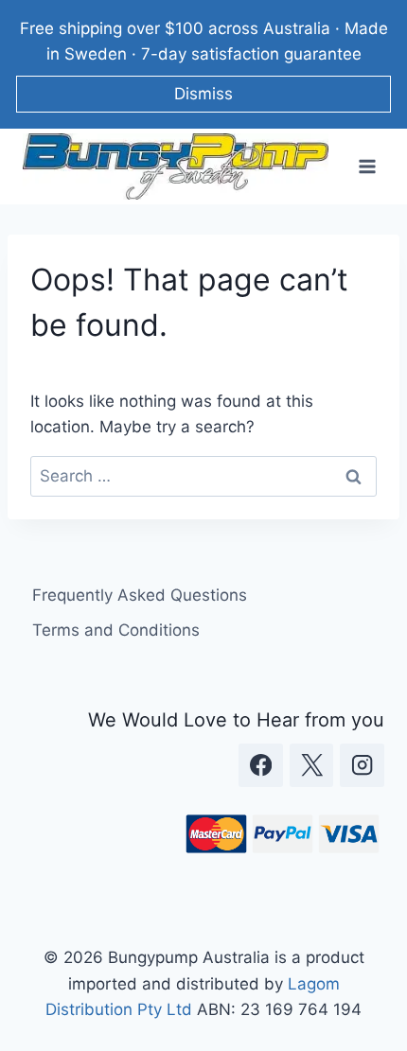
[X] (312, 766)
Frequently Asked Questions (139, 595)
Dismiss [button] (203, 93)
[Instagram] (362, 766)
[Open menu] (366, 167)
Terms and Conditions (116, 630)
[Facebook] (261, 766)
